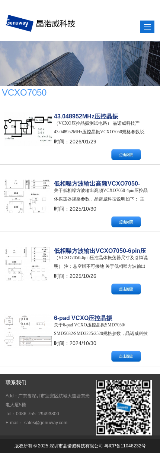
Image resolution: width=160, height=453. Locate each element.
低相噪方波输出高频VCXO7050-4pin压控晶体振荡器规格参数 (97, 183)
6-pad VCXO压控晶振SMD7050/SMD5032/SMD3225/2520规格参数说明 (101, 318)
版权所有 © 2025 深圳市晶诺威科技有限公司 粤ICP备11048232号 (80, 446)
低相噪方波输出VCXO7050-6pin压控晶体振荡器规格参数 (100, 251)
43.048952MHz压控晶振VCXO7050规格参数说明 (87, 116)
